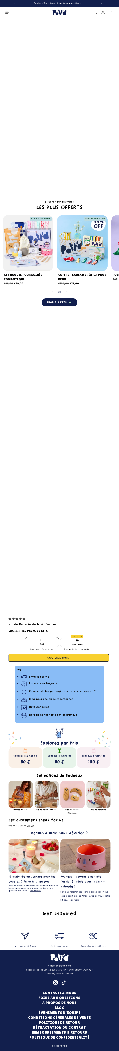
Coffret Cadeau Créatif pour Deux (82, 277)
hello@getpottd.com (59, 965)
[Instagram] (55, 982)
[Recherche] (95, 12)
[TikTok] (63, 982)
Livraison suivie (39, 676)
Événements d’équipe (59, 1012)
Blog (59, 1008)
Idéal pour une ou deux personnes (51, 699)
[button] (17, 619)
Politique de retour (59, 1022)
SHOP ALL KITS (57, 302)
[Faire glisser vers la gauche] (52, 292)
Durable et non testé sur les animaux (53, 714)
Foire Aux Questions (59, 998)
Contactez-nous (59, 993)
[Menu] (7, 12)
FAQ (19, 669)
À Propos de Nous (59, 1003)
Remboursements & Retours (59, 1032)
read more (35, 890)
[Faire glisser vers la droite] (66, 292)
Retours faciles (39, 706)
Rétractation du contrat (59, 1027)
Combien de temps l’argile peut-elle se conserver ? (62, 691)
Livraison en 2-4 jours (43, 683)
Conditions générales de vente (59, 1017)
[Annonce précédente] (14, 3)
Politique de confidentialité (59, 1037)
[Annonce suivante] (101, 3)
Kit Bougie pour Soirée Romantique (23, 277)
